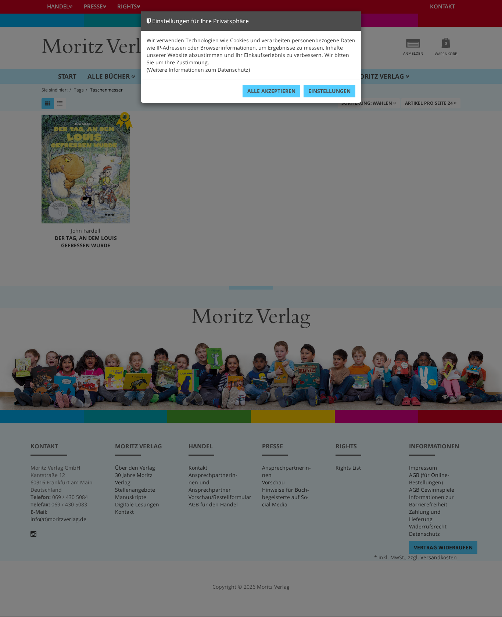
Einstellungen (329, 90)
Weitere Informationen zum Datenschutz (198, 69)
